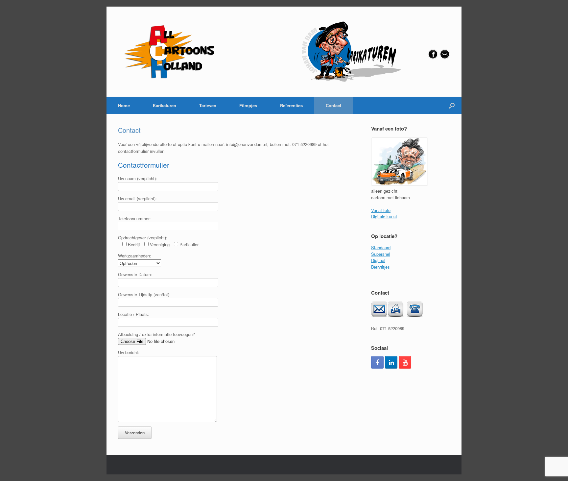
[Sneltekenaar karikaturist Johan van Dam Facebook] (377, 362)
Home (124, 105)
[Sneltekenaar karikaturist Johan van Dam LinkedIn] (391, 362)
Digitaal (378, 260)
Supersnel (380, 254)
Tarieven (207, 105)
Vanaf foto (380, 210)
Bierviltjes (380, 267)
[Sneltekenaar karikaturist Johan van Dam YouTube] (405, 362)
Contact (333, 105)
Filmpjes (248, 105)
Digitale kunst (384, 216)
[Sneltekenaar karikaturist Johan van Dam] (260, 51)
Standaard (380, 247)
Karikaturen (164, 105)
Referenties (291, 105)
